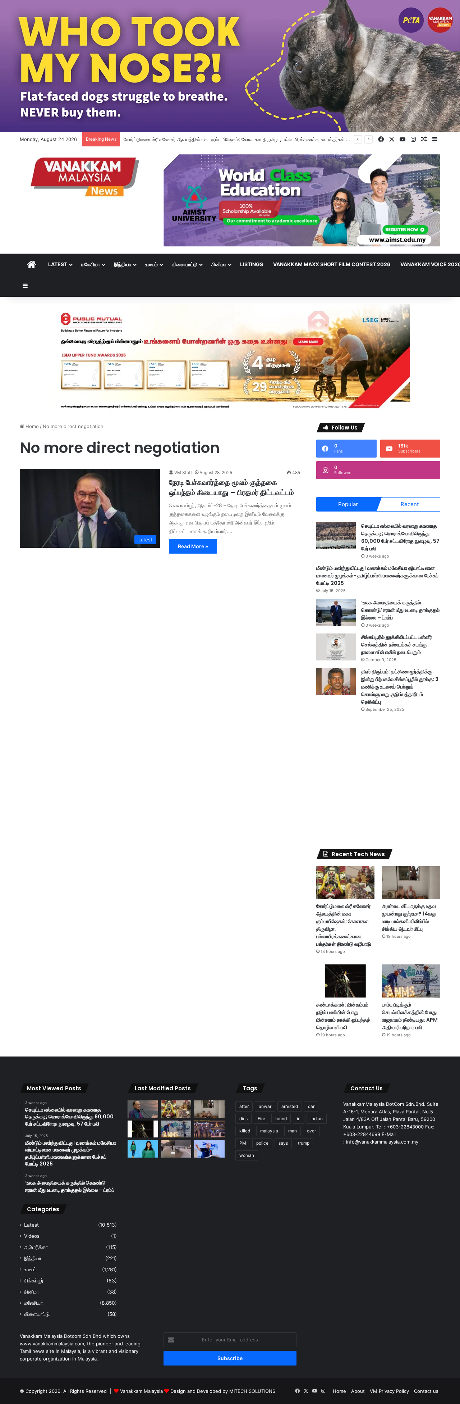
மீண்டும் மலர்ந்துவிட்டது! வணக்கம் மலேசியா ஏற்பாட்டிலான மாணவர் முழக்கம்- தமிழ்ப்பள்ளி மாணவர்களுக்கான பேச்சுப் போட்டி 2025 (377, 575)
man (292, 1130)
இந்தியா (122, 264)
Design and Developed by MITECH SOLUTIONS (222, 1391)
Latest (57, 264)
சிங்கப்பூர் (33, 1280)
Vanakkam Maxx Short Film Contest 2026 (331, 264)
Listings (251, 264)
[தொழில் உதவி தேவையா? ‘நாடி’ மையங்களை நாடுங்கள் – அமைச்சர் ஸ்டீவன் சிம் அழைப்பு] (209, 1149)
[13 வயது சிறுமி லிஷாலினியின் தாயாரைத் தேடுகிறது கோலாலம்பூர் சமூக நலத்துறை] (143, 1149)
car (311, 1106)
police (262, 1143)
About (358, 1391)
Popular (348, 504)
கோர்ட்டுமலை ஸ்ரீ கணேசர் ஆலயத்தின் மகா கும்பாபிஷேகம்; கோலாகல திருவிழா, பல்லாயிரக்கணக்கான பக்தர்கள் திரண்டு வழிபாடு (251, 139)
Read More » (193, 546)
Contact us (426, 1391)
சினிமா (218, 264)
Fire (261, 1118)
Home (31, 426)
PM (242, 1143)
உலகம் (151, 264)
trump (303, 1143)
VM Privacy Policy (389, 1391)
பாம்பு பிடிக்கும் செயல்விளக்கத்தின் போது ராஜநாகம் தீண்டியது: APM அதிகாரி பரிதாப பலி (410, 1016)
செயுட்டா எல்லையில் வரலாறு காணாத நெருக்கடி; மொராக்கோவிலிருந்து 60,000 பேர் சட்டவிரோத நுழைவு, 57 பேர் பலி (400, 537)
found (281, 1118)
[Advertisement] (378, 781)
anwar (265, 1106)
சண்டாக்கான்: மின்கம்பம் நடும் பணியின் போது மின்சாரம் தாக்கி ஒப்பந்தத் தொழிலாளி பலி (343, 1016)
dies (243, 1118)
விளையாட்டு (184, 264)
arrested (289, 1106)
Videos (32, 1236)
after (244, 1106)
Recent (410, 504)
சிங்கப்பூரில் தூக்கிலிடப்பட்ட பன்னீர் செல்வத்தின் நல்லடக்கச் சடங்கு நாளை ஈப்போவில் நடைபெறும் (396, 644)
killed (244, 1130)
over (311, 1130)
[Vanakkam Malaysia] (86, 176)
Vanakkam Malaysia (142, 1391)
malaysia (269, 1130)
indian (316, 1118)
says (283, 1143)
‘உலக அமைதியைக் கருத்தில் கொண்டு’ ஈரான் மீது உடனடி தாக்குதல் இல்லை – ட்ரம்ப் (400, 610)
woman (246, 1155)
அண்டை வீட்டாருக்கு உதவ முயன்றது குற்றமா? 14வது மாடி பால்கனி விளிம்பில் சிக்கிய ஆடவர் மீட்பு (409, 917)
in (298, 1118)
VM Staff (183, 472)
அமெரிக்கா (36, 1247)
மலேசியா (90, 264)
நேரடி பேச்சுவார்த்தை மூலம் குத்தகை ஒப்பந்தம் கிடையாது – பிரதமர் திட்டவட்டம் (231, 487)
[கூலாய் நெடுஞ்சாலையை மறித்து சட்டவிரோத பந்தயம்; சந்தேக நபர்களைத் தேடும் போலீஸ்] (176, 1149)
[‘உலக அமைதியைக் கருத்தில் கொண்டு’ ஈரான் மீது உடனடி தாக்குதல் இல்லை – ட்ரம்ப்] (336, 612)
